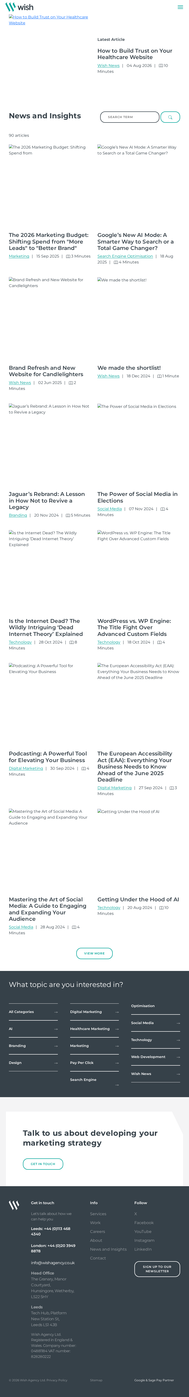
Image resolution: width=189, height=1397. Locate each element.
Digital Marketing (26, 768)
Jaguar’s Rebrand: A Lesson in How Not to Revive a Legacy (47, 500)
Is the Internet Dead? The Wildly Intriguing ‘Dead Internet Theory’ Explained (46, 627)
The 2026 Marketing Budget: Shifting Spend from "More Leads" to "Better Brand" (49, 241)
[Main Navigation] (180, 7)
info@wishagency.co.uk (53, 1262)
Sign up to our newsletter (157, 1269)
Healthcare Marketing (90, 1029)
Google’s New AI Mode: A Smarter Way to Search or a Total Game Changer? (135, 241)
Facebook (144, 1222)
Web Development (148, 1057)
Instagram (144, 1240)
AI (10, 1029)
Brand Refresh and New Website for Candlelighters (46, 371)
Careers (97, 1231)
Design (15, 1062)
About (96, 1240)
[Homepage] (19, 7)
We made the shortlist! (129, 368)
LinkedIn (143, 1249)
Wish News (108, 65)
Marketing (19, 256)
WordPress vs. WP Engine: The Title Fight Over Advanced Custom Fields (134, 627)
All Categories (21, 1012)
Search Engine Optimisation (125, 256)
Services (98, 1214)
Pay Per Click (82, 1062)
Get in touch (43, 1164)
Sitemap (96, 1380)
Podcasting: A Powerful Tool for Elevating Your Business (48, 756)
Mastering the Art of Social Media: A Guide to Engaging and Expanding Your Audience (48, 909)
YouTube (143, 1231)
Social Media (109, 509)
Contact (98, 1258)
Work (95, 1222)
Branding (18, 515)
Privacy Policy (57, 1380)
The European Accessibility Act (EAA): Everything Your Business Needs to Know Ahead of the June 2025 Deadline (135, 766)
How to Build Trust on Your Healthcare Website (135, 54)
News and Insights (108, 1249)
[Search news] (170, 117)
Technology (20, 642)
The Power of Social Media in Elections (137, 497)
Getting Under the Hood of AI (138, 899)
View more (94, 953)
